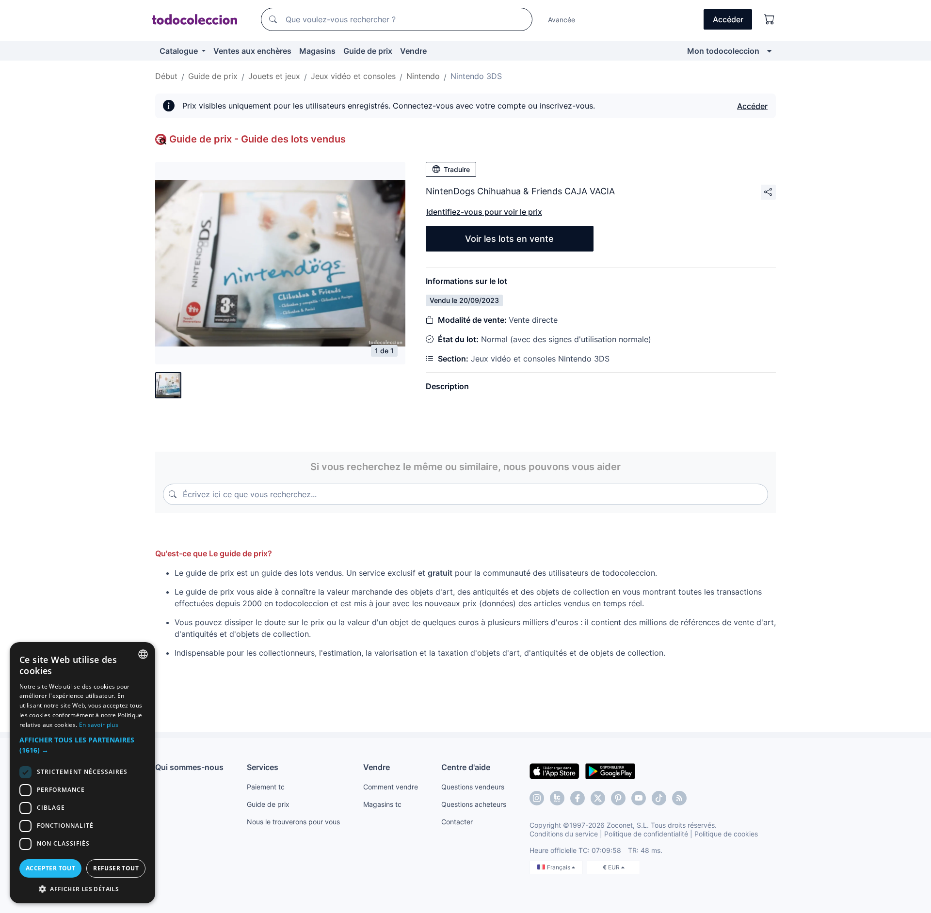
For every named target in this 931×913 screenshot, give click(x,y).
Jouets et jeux (274, 76)
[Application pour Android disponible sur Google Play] (610, 770)
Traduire (457, 169)
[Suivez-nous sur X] (598, 798)
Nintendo (423, 76)
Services (262, 767)
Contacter (457, 822)
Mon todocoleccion (723, 51)
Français (559, 867)
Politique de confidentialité (646, 834)
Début (166, 76)
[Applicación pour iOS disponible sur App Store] (554, 770)
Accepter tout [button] (50, 868)
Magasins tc (382, 804)
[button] (82, 745)
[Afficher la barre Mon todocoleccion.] (769, 51)
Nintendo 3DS (476, 76)
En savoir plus (98, 725)
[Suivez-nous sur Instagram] (537, 798)
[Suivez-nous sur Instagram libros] (557, 798)
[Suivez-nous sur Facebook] (577, 798)
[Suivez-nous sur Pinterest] (618, 798)
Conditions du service (564, 834)
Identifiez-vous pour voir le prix (484, 212)
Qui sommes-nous (189, 767)
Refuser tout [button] (116, 868)
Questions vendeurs (472, 787)
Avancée (561, 20)
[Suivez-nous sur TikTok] (659, 798)
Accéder (752, 106)
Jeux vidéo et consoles (353, 76)
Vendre (413, 51)
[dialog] (82, 772)
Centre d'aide (465, 767)
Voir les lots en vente (509, 239)
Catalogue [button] (180, 51)
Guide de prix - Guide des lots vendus (257, 139)
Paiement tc (266, 787)
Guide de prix (367, 51)
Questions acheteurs (473, 804)
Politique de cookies (726, 834)
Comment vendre (390, 787)
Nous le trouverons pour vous (293, 822)
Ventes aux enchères (252, 51)
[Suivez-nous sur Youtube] (638, 798)
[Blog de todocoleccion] (679, 798)
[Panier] (769, 19)
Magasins (317, 51)
